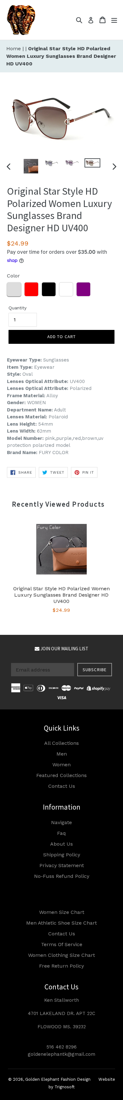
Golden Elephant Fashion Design (58, 1079)
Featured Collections (61, 775)
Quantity (17, 307)
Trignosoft (65, 1087)
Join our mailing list (63, 649)
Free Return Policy (61, 966)
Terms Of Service (61, 944)
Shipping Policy (61, 855)
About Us (61, 844)
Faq (61, 833)
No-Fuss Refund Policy (61, 876)
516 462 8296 (61, 1047)
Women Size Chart (61, 912)
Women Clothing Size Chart (61, 955)
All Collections (61, 743)
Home (14, 49)
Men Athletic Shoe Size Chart (61, 923)
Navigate (61, 822)
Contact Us (61, 786)
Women (61, 765)
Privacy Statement (61, 865)
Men (61, 754)
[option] (30, 166)
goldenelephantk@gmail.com (61, 1054)
